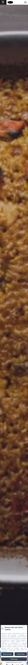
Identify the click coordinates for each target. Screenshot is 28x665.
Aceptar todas (21, 654)
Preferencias (14, 659)
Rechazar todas (7, 654)
